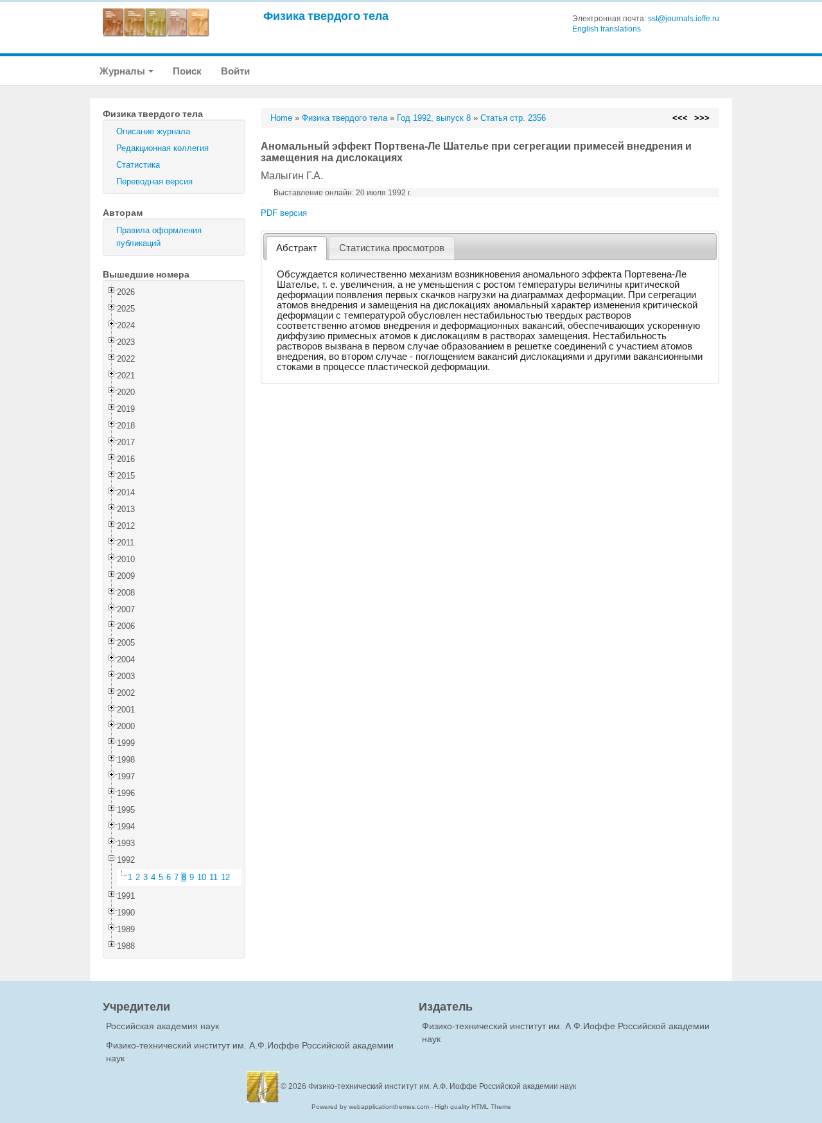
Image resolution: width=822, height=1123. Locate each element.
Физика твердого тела (326, 15)
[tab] (296, 248)
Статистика (138, 165)
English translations (606, 28)
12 (225, 877)
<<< (680, 118)
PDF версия (284, 213)
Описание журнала (153, 131)
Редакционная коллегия (162, 148)
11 (213, 877)
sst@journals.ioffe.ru (683, 18)
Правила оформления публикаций (159, 236)
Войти (235, 71)
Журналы (123, 71)
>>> (702, 118)
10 (201, 877)
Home (281, 118)
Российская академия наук (162, 1026)
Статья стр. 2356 (513, 118)
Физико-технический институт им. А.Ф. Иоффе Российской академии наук (442, 1086)
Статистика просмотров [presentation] (391, 248)
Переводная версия (154, 181)
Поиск (187, 71)
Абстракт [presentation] (296, 248)
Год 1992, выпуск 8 (434, 118)
